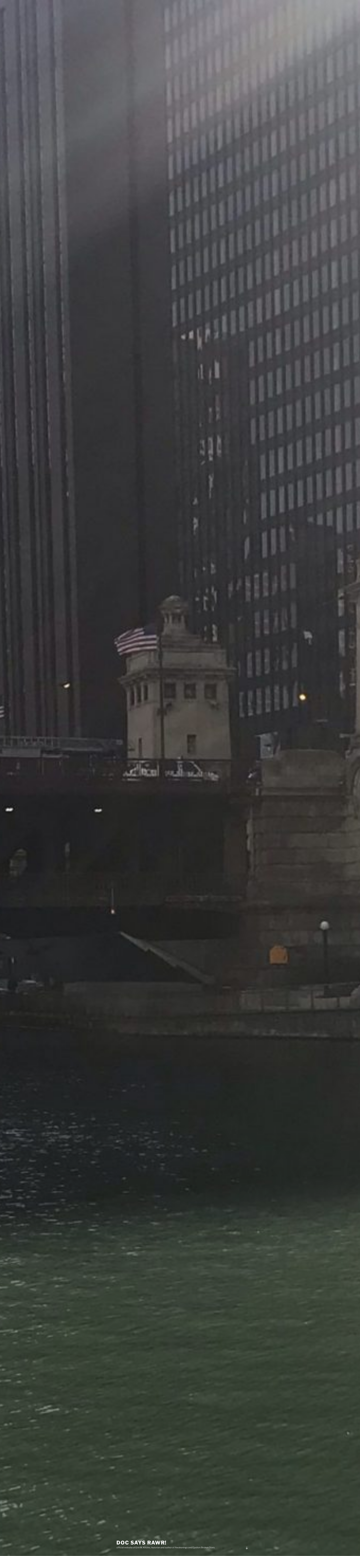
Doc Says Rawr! (141, 1543)
